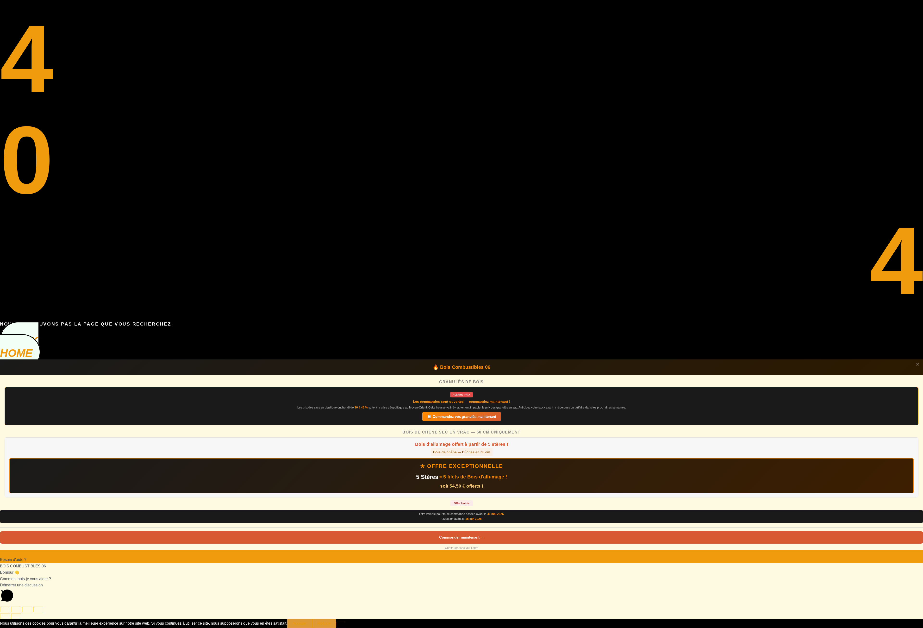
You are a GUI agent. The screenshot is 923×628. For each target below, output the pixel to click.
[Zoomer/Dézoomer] (5, 609)
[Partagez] (27, 609)
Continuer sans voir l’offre (461, 548)
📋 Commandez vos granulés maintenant (461, 416)
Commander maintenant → (461, 537)
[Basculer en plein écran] (16, 609)
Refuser (324, 623)
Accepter (299, 623)
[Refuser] (341, 624)
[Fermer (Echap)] (38, 609)
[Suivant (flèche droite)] (16, 616)
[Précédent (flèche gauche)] (5, 616)
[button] (461, 556)
